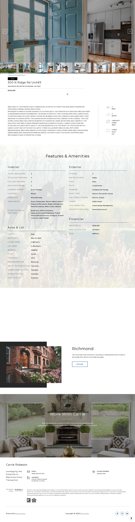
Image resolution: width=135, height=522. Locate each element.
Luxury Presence (20, 513)
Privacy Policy (85, 513)
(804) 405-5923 (101, 473)
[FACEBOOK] (117, 513)
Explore (79, 364)
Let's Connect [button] (67, 437)
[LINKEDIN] (127, 513)
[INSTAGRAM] (122, 513)
